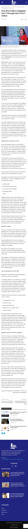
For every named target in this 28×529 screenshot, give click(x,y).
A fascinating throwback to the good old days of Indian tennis (21, 403)
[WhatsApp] (16, 22)
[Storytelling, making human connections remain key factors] (5, 421)
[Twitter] (10, 22)
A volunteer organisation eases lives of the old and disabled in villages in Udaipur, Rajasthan (17, 495)
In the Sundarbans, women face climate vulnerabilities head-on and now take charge (17, 474)
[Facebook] (7, 22)
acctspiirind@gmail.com (6, 459)
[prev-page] (2, 433)
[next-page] (4, 433)
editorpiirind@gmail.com (18, 459)
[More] (22, 22)
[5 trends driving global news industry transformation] (5, 428)
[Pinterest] (13, 22)
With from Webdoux (14, 527)
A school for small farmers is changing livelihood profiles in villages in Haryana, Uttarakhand (17, 484)
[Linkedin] (19, 22)
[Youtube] (15, 466)
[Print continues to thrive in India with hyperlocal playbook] (5, 414)
